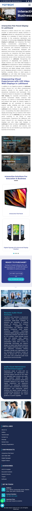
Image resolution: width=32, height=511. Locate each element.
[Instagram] (31, 1)
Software (4, 479)
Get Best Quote (15, 273)
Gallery (3, 432)
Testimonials (5, 434)
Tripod (3, 476)
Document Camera (7, 472)
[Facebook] (26, 1)
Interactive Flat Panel (16, 213)
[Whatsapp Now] (2, 501)
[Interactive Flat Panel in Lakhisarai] (16, 197)
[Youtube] (28, 1)
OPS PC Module (6, 469)
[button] (13, 253)
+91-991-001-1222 (11, 496)
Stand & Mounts (6, 474)
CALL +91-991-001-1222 (15, 279)
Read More (9, 145)
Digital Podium (6, 460)
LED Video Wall (6, 455)
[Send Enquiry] (2, 505)
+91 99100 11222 (6, 1)
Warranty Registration (8, 444)
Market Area (5, 442)
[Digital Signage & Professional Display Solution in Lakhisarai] (16, 232)
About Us (4, 430)
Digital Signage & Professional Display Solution (16, 248)
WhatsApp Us (18, 1)
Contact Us (5, 437)
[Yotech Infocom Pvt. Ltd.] (7, 4)
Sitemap (4, 439)
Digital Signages (6, 458)
